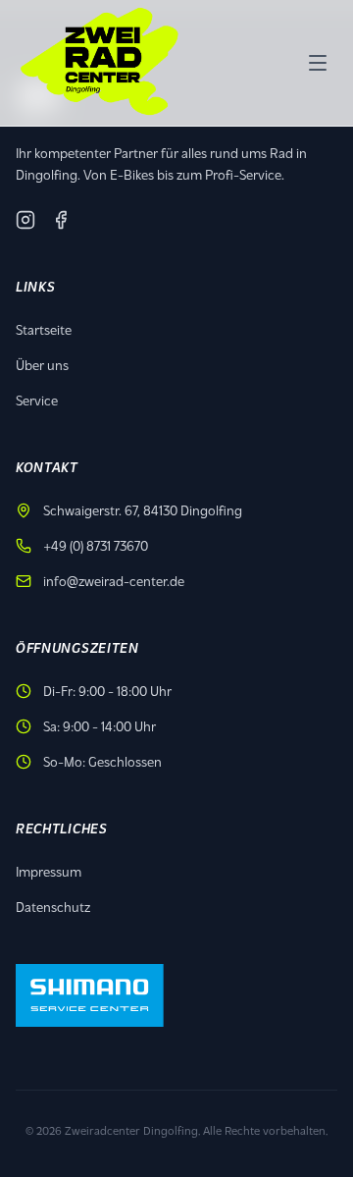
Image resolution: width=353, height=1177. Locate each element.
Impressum (48, 871)
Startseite (44, 329)
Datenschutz (53, 906)
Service (37, 400)
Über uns (42, 364)
